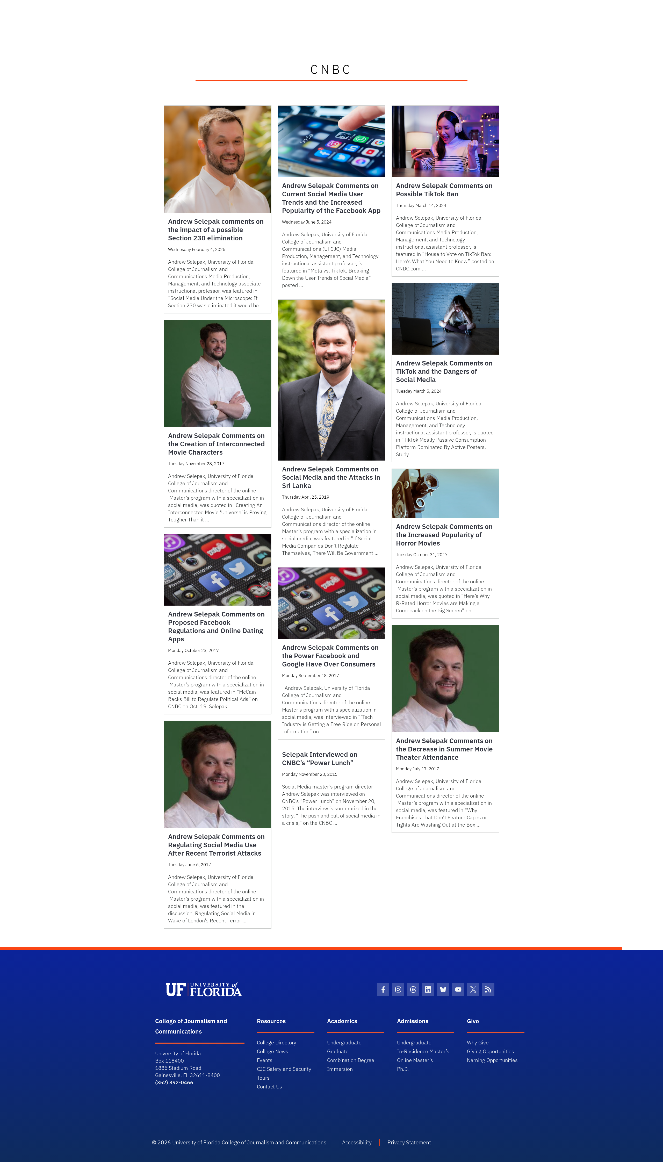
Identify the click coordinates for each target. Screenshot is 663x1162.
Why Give (478, 1042)
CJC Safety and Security (284, 1068)
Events (264, 1060)
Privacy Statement (409, 1142)
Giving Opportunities (490, 1051)
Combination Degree (350, 1060)
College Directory (276, 1042)
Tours (263, 1077)
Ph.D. (403, 1068)
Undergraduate (344, 1042)
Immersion (340, 1068)
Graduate (338, 1051)
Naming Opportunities (492, 1060)
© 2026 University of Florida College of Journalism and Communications (239, 1142)
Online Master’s (415, 1060)
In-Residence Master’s (423, 1051)
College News (272, 1051)
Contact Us (269, 1086)
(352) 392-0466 (174, 1082)
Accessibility (357, 1142)
